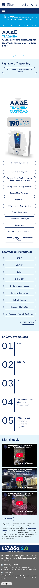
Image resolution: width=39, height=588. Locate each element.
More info (6, 560)
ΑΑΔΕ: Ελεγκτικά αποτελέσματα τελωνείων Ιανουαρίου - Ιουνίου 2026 (19, 43)
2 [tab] (6, 26)
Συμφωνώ (6, 584)
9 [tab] (25, 26)
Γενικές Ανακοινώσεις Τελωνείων (19, 187)
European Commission (19, 293)
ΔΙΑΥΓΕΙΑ (19, 265)
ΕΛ (23, 5)
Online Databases (19, 300)
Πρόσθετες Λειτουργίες (19, 219)
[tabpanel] (19, 18)
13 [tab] (35, 26)
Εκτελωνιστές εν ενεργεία (19, 286)
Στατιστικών (8, 572)
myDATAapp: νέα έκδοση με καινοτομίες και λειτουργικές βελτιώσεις (21, 18)
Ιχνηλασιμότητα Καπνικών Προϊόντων (19, 314)
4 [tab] (11, 26)
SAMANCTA (19, 279)
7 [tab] (19, 26)
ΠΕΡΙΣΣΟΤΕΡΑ (28, 322)
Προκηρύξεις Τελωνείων (19, 193)
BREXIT (19, 258)
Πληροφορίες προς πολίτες (19, 231)
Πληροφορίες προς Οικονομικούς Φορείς (19, 239)
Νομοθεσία (19, 199)
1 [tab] (4, 26)
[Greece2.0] (15, 550)
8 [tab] (22, 26)
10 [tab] (27, 26)
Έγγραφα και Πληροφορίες (19, 206)
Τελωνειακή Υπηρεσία (19, 172)
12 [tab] (33, 26)
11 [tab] (30, 26)
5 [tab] (14, 26)
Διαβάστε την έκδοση (19, 163)
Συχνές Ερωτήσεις (19, 212)
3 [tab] (9, 26)
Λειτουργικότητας (11, 565)
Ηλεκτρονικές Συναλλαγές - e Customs (19, 71)
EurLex (19, 272)
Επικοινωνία (19, 225)
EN (28, 5)
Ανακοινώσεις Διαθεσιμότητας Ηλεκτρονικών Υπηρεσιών (19, 179)
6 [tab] (17, 26)
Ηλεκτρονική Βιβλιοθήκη (19, 307)
